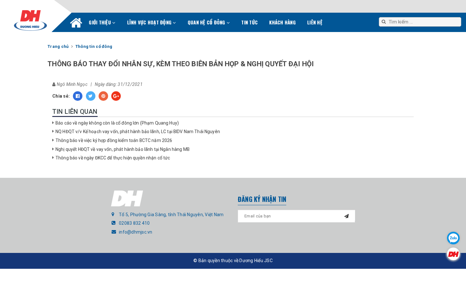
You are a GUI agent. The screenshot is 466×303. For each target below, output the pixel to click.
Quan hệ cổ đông (207, 22)
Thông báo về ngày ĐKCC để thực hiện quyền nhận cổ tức (112, 157)
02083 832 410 (134, 223)
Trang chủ (76, 24)
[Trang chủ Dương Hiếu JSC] (453, 254)
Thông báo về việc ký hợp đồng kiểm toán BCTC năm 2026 (113, 140)
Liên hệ (314, 22)
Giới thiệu (100, 22)
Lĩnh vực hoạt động (150, 22)
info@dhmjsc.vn (135, 232)
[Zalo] (453, 238)
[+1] (116, 96)
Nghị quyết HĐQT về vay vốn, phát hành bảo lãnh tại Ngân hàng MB (122, 149)
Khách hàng (282, 22)
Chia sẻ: (61, 96)
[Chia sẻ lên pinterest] (103, 96)
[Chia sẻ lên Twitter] (90, 96)
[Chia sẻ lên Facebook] (77, 96)
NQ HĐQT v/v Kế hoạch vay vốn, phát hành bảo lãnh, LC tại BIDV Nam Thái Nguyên (137, 131)
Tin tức (249, 22)
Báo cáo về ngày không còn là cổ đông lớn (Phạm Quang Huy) (117, 123)
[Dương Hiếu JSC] (30, 20)
